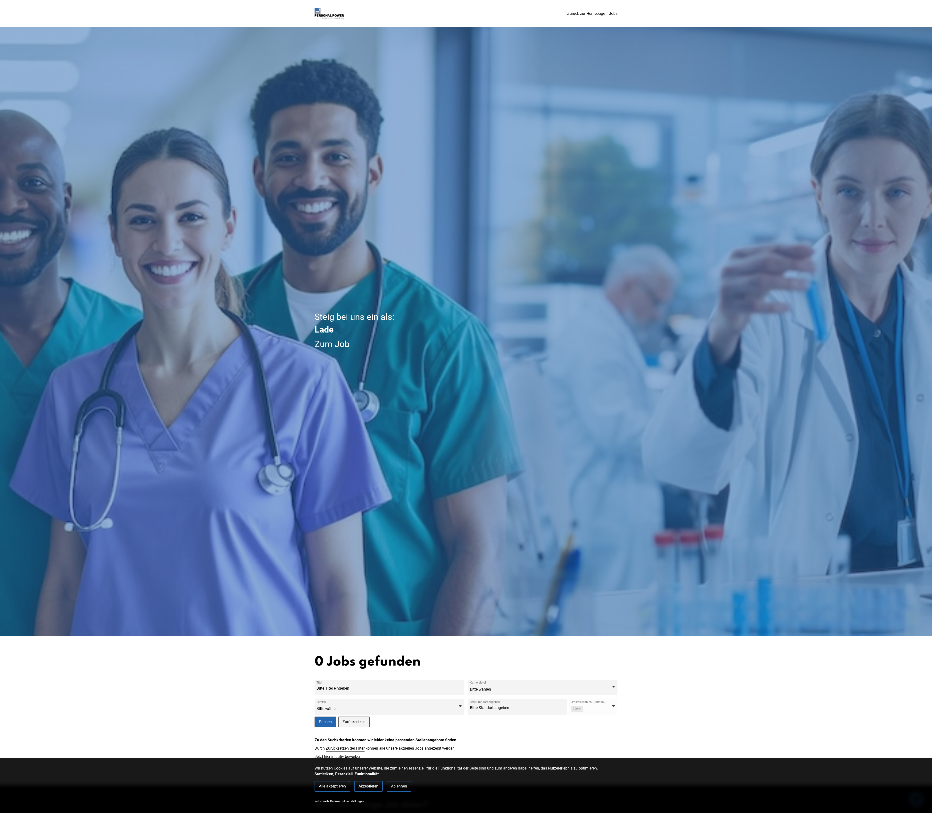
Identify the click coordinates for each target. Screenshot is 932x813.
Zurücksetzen (354, 721)
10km (577, 709)
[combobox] (352, 688)
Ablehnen (399, 786)
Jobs (613, 13)
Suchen (325, 721)
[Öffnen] (614, 687)
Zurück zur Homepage (586, 13)
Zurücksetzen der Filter (345, 748)
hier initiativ (334, 756)
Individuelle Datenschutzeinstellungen (339, 801)
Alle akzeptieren (332, 786)
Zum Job (332, 344)
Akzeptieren (368, 786)
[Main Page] (329, 13)
